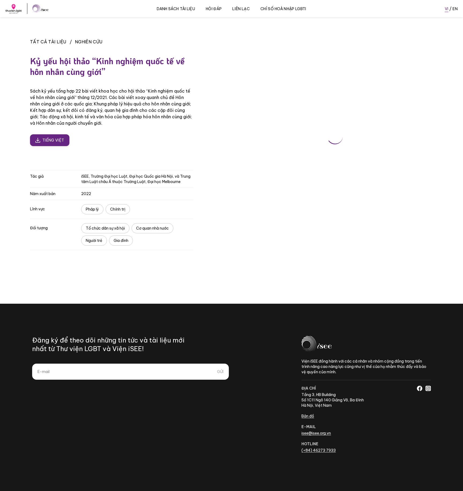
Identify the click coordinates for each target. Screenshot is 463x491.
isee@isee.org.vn (316, 433)
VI (447, 8)
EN (455, 8)
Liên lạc (241, 8)
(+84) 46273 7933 (318, 450)
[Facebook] (419, 388)
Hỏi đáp (214, 8)
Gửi (220, 371)
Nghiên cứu (88, 41)
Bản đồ (307, 416)
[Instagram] (428, 388)
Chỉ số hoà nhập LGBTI (283, 8)
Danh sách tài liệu (176, 8)
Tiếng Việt (53, 140)
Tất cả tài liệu (48, 41)
